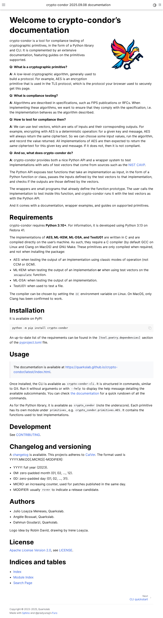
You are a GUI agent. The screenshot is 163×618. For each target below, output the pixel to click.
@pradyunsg (42, 612)
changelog (20, 455)
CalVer (90, 455)
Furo (54, 612)
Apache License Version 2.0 (30, 550)
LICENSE (65, 550)
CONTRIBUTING (28, 435)
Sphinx (26, 612)
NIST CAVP (136, 165)
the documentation (85, 393)
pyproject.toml (30, 342)
